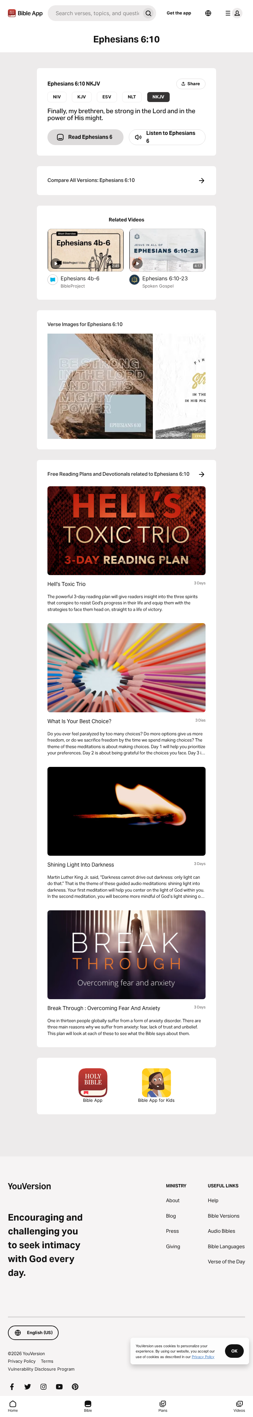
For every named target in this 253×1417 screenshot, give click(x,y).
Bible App (92, 1100)
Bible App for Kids (156, 1100)
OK (234, 1351)
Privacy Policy (22, 1361)
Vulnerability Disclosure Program (41, 1369)
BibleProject (73, 286)
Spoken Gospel (158, 286)
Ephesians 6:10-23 (171, 278)
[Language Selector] (208, 13)
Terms (47, 1361)
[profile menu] (232, 13)
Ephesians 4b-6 (87, 278)
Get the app (179, 12)
